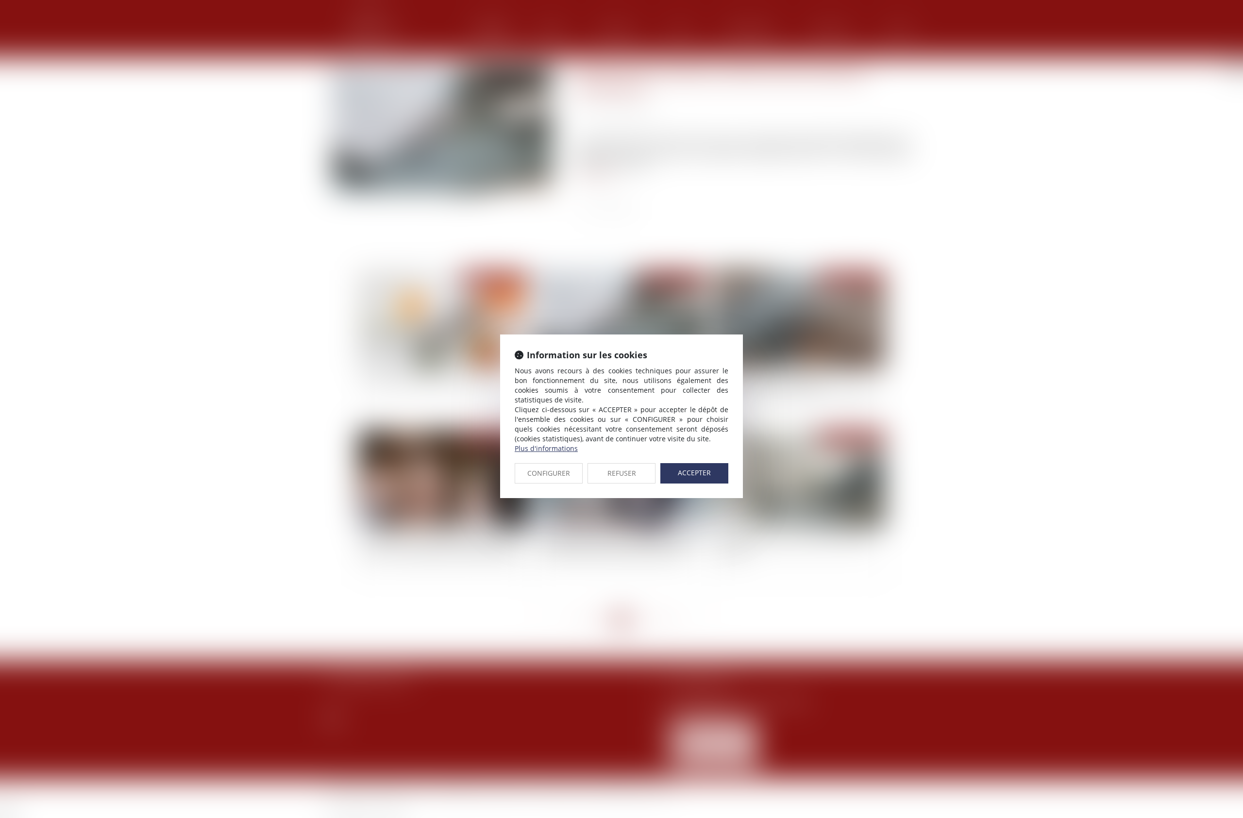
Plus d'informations (546, 448)
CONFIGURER (548, 473)
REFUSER (621, 473)
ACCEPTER (694, 472)
